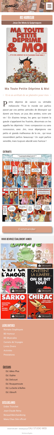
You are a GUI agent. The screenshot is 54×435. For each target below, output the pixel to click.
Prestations (9, 354)
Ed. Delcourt (12, 379)
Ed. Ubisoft (11, 392)
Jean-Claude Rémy (12, 411)
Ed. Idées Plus (12, 371)
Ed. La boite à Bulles (15, 388)
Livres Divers (10, 346)
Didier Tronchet (11, 406)
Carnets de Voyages (13, 342)
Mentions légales (27, 433)
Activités (8, 350)
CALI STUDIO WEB (37, 428)
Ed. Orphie (11, 375)
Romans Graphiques (13, 329)
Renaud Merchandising (14, 415)
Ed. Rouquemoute (14, 384)
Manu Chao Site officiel (15, 419)
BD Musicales (10, 338)
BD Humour (9, 333)
